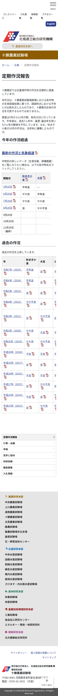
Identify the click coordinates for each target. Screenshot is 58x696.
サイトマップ (49, 657)
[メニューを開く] (53, 4)
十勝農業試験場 (13, 517)
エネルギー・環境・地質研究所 (22, 624)
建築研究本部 (15, 632)
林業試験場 (11, 597)
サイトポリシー (19, 652)
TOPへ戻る (46, 682)
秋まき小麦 (27, 178)
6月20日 (7, 194)
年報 (5, 449)
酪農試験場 (11, 527)
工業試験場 (11, 615)
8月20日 (7, 208)
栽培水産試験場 (13, 579)
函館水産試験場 (13, 559)
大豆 (39, 178)
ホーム (5, 65)
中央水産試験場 (13, 554)
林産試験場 (11, 602)
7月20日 (7, 201)
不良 (42, 332)
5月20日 (7, 186)
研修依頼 (8, 461)
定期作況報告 (10, 437)
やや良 (30, 330)
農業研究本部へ (24, 46)
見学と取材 (9, 455)
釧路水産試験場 (13, 564)
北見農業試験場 (13, 522)
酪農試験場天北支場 (16, 531)
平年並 (30, 269)
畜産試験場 (11, 536)
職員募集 (8, 467)
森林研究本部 (15, 591)
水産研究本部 (15, 549)
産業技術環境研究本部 (20, 609)
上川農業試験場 (13, 507)
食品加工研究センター (17, 619)
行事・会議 (9, 443)
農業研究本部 (15, 496)
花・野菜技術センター (17, 541)
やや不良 (31, 302)
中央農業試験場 (13, 502)
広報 (16, 65)
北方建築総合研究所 (16, 637)
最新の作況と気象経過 (18, 152)
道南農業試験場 (13, 512)
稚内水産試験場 (13, 574)
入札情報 (8, 473)
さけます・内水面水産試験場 (21, 584)
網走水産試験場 (13, 569)
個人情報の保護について (43, 652)
